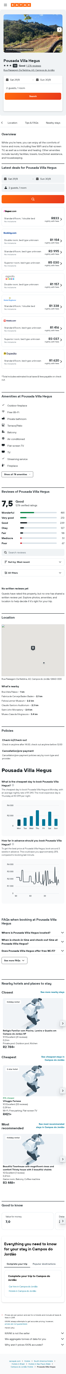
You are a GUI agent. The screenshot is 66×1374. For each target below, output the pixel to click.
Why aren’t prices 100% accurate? (24, 1344)
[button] (5, 4)
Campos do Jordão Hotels (22, 1367)
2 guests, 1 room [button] (15, 88)
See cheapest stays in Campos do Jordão (52, 1058)
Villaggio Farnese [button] (12, 1101)
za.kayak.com (15, 1361)
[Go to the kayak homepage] (21, 5)
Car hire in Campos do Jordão (23, 1286)
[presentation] (13, 785)
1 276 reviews (33, 65)
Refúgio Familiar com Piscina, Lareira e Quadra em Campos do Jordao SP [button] (29, 1032)
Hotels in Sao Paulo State (39, 1364)
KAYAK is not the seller (17, 1333)
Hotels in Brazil (18, 1364)
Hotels (27, 1361)
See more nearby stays (52, 992)
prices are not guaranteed (16, 1324)
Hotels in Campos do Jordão (22, 1291)
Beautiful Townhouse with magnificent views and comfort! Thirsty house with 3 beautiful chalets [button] (28, 1168)
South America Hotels (43, 1361)
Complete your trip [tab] (17, 1263)
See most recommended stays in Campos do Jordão (50, 1126)
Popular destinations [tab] (44, 1263)
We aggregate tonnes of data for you (25, 1339)
